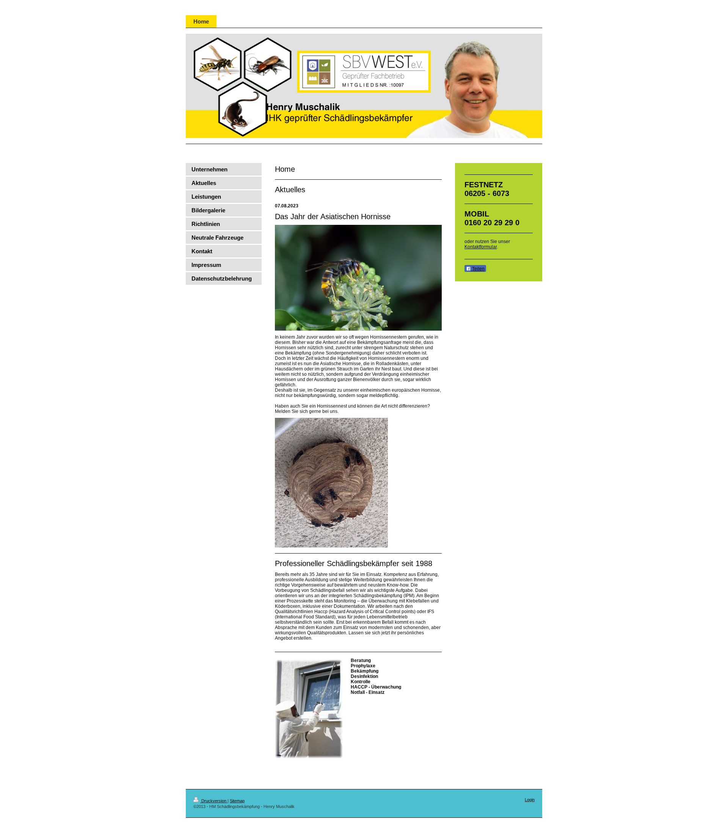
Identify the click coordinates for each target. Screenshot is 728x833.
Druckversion (214, 800)
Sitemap (237, 800)
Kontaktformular (480, 246)
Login (530, 799)
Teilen (478, 268)
